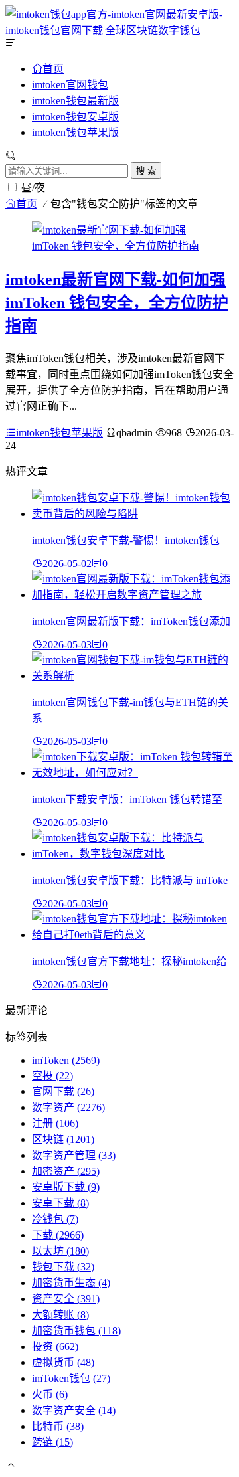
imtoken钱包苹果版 (75, 132)
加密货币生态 (71, 1282)
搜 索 (146, 171)
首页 (53, 68)
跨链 (52, 1442)
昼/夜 (33, 187)
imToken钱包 (71, 1378)
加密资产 (66, 1171)
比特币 (58, 1426)
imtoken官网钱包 (70, 84)
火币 (50, 1394)
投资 (55, 1346)
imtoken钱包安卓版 (75, 116)
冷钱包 (55, 1219)
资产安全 (66, 1298)
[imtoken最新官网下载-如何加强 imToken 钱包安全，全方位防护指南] (119, 246)
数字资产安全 (74, 1410)
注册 (55, 1123)
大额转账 (60, 1314)
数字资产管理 (74, 1155)
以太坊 (60, 1251)
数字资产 (68, 1107)
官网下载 (63, 1091)
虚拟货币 (63, 1362)
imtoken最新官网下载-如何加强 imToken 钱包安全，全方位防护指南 (116, 303)
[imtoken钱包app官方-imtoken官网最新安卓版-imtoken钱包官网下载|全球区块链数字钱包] (119, 30)
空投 (52, 1075)
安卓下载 (60, 1203)
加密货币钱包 (76, 1330)
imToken (66, 1060)
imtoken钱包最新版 (75, 100)
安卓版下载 (66, 1187)
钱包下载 (63, 1266)
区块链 (63, 1139)
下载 (58, 1235)
